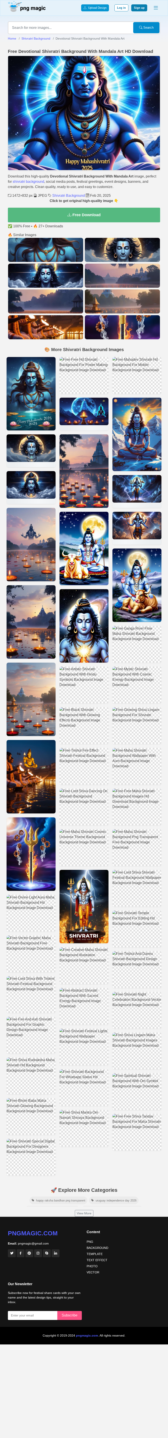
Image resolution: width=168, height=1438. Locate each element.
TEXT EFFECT (97, 1260)
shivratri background (28, 181)
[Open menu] (155, 7)
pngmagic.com (33, 1233)
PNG (90, 1241)
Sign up (139, 7)
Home (12, 38)
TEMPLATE (95, 1253)
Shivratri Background (35, 38)
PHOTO (92, 1266)
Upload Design (96, 7)
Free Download (86, 215)
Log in (121, 7)
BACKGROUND (97, 1247)
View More (84, 1213)
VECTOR (93, 1272)
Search (148, 27)
